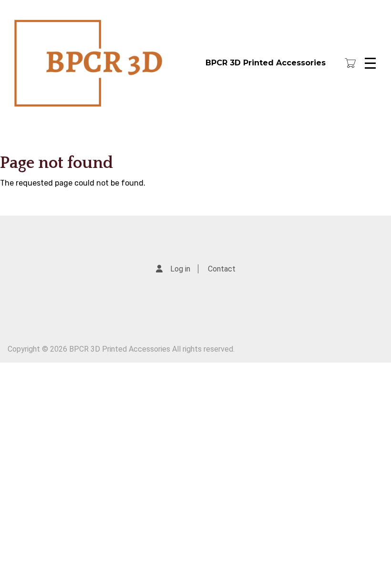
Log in (180, 268)
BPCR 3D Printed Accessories (266, 62)
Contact (222, 268)
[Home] (104, 63)
